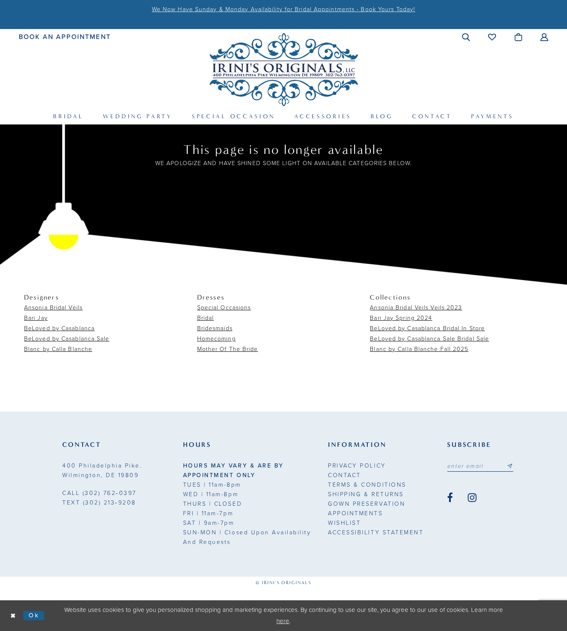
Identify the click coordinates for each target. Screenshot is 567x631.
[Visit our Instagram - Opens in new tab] (472, 498)
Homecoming (216, 338)
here (282, 621)
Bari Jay (36, 318)
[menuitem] (65, 36)
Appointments (355, 513)
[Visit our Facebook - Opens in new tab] (450, 498)
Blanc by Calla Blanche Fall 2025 (419, 349)
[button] (466, 36)
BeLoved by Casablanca (59, 328)
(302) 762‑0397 (99, 493)
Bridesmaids (214, 328)
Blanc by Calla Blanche (58, 349)
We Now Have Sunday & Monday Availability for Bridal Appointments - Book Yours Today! (283, 9)
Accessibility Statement (375, 532)
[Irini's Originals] (283, 69)
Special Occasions (224, 307)
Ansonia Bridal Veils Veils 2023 (416, 307)
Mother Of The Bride (227, 349)
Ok (34, 615)
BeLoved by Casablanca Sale (67, 338)
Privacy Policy (357, 465)
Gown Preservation (366, 503)
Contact (344, 475)
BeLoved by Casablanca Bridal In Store (427, 328)
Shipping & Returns (365, 494)
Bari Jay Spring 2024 (401, 318)
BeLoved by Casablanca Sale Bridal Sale (429, 338)
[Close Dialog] (13, 615)
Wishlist (344, 522)
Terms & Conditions (367, 484)
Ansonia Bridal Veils (53, 307)
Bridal (205, 318)
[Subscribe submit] (509, 466)
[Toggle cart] (519, 36)
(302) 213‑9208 (99, 502)
